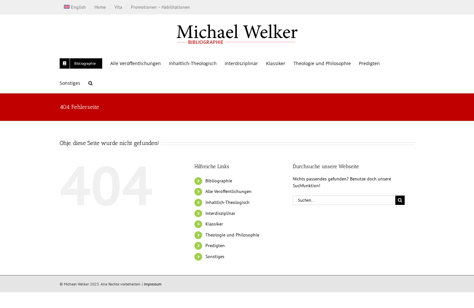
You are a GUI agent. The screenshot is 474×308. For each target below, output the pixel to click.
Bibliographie (218, 181)
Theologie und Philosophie (232, 235)
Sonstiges (214, 256)
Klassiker (214, 224)
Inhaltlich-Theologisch (227, 202)
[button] (90, 83)
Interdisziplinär (220, 213)
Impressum (153, 284)
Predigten (215, 245)
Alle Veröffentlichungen (228, 191)
